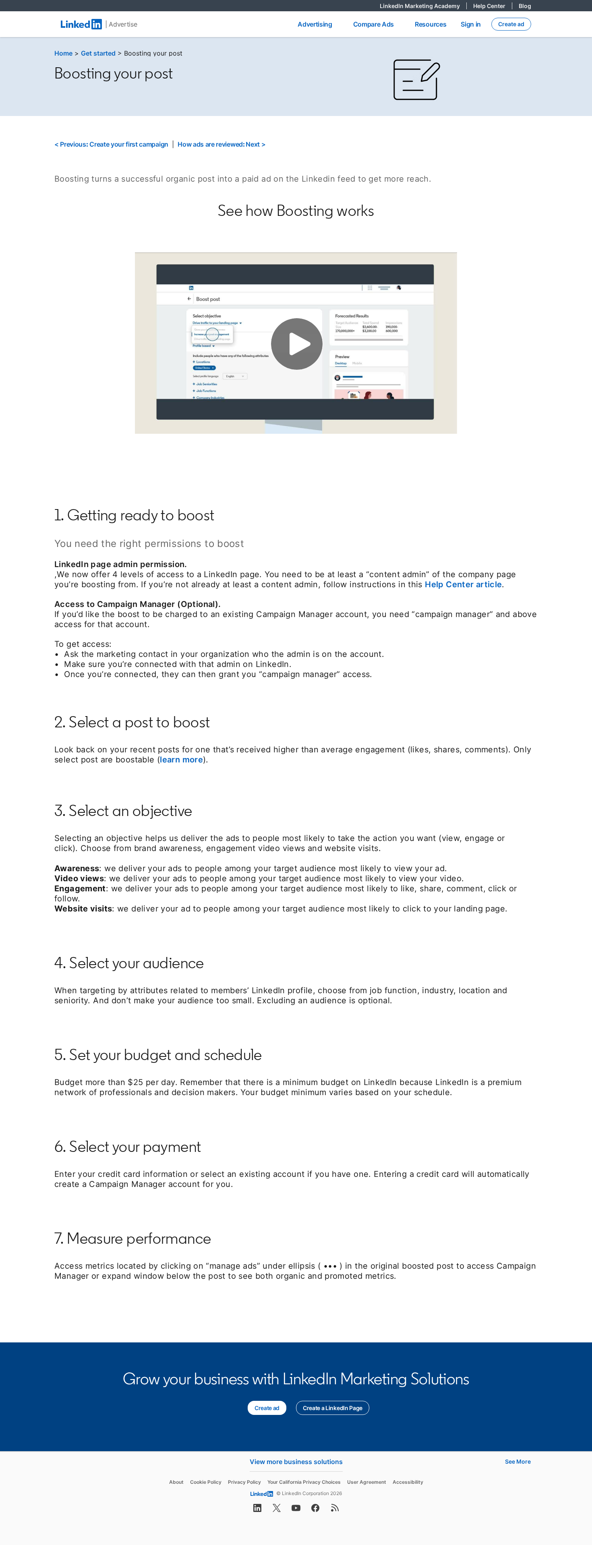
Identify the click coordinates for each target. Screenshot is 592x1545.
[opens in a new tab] (257, 1510)
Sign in (471, 24)
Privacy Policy (244, 1482)
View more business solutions (296, 1462)
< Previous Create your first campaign (111, 144)
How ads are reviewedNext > (221, 144)
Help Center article (463, 584)
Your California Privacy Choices (304, 1482)
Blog (525, 5)
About (176, 1482)
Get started (98, 53)
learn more (181, 759)
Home (63, 53)
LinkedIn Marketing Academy (423, 5)
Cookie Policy (205, 1482)
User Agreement (366, 1482)
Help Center (492, 5)
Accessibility (408, 1482)
